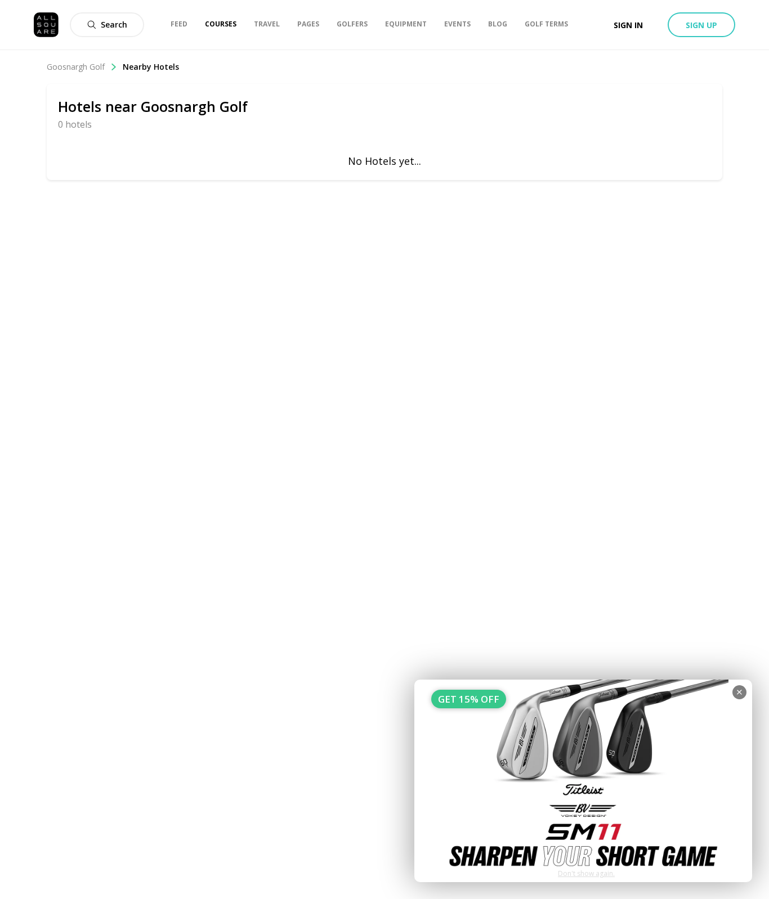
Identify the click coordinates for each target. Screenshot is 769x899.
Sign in (628, 25)
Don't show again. (586, 873)
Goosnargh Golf (76, 66)
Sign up (701, 25)
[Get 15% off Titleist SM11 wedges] (583, 781)
